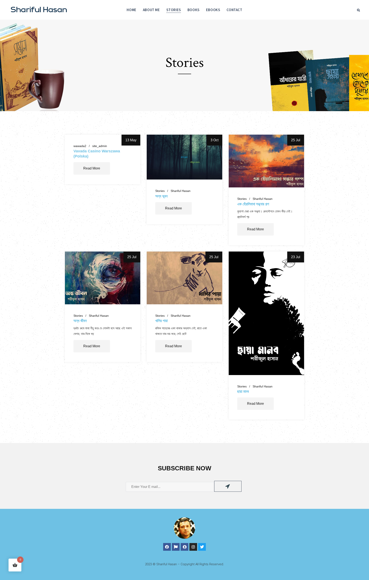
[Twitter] (202, 547)
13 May (130, 140)
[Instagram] (193, 547)
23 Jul (295, 257)
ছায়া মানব (243, 391)
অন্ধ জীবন (80, 320)
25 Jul (295, 140)
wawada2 (79, 146)
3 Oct (214, 140)
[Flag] (176, 547)
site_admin (99, 146)
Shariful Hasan (180, 191)
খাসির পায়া (161, 320)
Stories (160, 191)
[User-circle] (184, 547)
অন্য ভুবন (161, 196)
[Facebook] (167, 547)
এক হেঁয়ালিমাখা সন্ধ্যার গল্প (253, 204)
